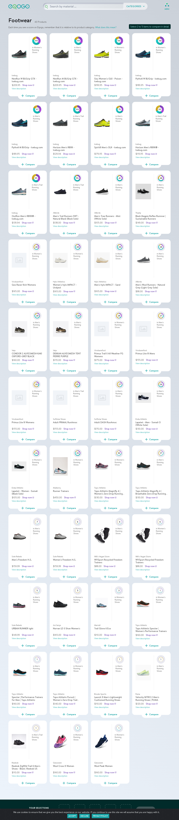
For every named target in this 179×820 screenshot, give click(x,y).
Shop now (28, 85)
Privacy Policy (100, 816)
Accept (72, 816)
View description (19, 88)
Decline (85, 816)
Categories (135, 6)
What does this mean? (105, 27)
